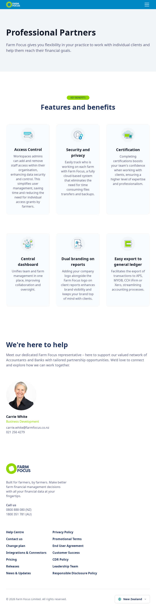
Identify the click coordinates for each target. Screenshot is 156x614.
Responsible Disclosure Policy (75, 573)
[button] (146, 4)
